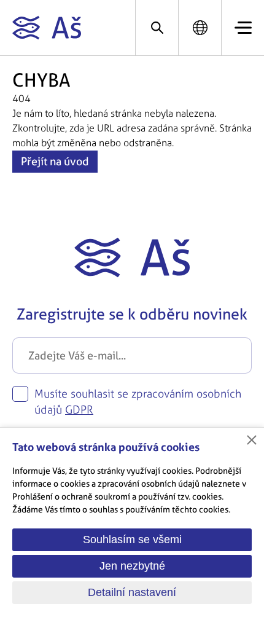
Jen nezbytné (132, 566)
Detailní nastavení (132, 592)
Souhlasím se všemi (132, 539)
